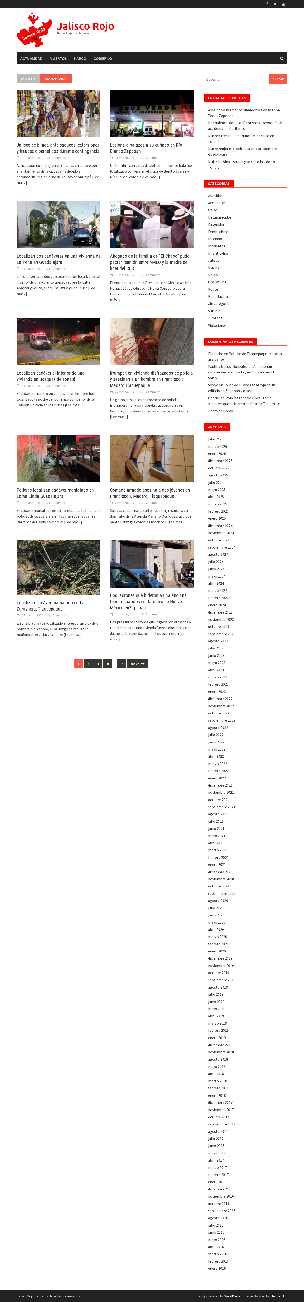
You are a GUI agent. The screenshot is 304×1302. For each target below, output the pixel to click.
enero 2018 (217, 1095)
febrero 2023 (218, 684)
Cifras (213, 209)
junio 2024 (216, 568)
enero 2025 (217, 518)
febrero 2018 (218, 1088)
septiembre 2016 (221, 1210)
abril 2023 (216, 669)
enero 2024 (217, 604)
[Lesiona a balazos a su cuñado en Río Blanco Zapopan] (152, 113)
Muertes (214, 267)
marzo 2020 (217, 936)
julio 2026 (215, 439)
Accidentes (217, 202)
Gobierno (103, 58)
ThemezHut (279, 1296)
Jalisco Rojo (85, 25)
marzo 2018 (217, 1080)
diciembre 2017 (220, 1102)
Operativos (217, 282)
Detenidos (216, 224)
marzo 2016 (217, 1253)
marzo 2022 (217, 763)
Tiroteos (215, 318)
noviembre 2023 (221, 619)
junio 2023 (216, 655)
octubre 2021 (218, 799)
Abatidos (215, 195)
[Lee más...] (151, 176)
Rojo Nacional (219, 296)
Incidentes (216, 245)
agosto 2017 (218, 1131)
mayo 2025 (216, 489)
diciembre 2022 (220, 698)
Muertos (58, 58)
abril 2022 (216, 756)
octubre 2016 (218, 1203)
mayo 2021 (216, 835)
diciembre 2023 (220, 612)
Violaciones (217, 325)
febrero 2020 (218, 944)
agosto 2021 (218, 814)
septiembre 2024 (221, 547)
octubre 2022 (218, 713)
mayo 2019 (216, 1008)
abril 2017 (216, 1160)
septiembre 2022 (221, 720)
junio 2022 (216, 742)
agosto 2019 (218, 987)
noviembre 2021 (221, 792)
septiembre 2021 (221, 806)
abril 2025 (216, 496)
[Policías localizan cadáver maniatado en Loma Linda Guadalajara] (58, 458)
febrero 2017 (218, 1174)
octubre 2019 (218, 972)
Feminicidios (218, 231)
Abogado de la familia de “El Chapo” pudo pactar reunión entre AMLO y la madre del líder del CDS (150, 262)
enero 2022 (217, 778)
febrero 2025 (218, 511)
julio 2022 (215, 734)
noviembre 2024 (221, 532)
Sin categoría (218, 303)
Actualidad (31, 58)
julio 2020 (215, 907)
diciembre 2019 (220, 958)
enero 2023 (217, 691)
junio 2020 (216, 915)
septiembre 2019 (221, 979)
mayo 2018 (216, 1066)
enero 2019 (217, 1037)
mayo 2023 (216, 662)
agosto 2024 (218, 554)
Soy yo (213, 385)
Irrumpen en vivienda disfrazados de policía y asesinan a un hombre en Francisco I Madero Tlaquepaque (151, 379)
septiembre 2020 (221, 893)
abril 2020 (216, 929)
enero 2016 (217, 1268)
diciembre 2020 (220, 871)
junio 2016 (216, 1232)
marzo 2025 (217, 504)
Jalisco (213, 260)
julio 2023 (215, 648)
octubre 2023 (218, 626)
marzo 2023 (217, 677)
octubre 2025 (218, 468)
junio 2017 (216, 1145)
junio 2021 (216, 828)
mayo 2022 (216, 749)
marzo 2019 (217, 1023)
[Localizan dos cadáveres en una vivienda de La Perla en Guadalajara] (58, 223)
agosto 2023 (218, 641)
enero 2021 (217, 864)
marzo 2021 (217, 850)
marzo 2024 (217, 590)
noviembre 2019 (221, 965)
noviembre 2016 (221, 1196)
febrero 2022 (218, 770)
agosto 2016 (218, 1217)
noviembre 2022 (221, 706)
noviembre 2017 (221, 1109)
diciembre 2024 (220, 525)
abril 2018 (216, 1073)
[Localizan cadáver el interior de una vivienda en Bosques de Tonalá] (58, 341)
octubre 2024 (218, 540)
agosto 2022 (218, 727)
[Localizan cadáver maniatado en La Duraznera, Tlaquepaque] (58, 567)
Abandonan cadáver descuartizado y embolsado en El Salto (241, 372)
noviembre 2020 (221, 879)
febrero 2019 (218, 1030)
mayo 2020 (216, 922)
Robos (213, 289)
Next (135, 663)
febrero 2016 (218, 1261)
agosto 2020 (218, 900)
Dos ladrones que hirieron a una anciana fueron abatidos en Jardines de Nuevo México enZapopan (148, 602)
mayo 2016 (216, 1239)
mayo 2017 (216, 1153)
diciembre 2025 (220, 460)
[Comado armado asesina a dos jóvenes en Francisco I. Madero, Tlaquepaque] (152, 458)
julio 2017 (215, 1138)
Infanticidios (218, 253)
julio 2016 (215, 1225)
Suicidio (214, 310)
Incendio (215, 238)
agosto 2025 (218, 475)
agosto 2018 (218, 1059)
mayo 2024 (216, 576)
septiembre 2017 (221, 1124)
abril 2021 (216, 842)
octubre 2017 (218, 1117)
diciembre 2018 (220, 1044)
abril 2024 (216, 583)
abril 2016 (216, 1246)
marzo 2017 (217, 1167)
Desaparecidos (220, 217)
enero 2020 (217, 951)
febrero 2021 (218, 857)
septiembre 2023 (221, 633)
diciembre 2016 (220, 1189)
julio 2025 (215, 482)
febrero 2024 (218, 597)
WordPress (232, 1296)
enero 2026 (217, 453)
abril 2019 (216, 1015)
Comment (59, 157)
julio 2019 (215, 994)
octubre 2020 (218, 886)
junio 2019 (216, 1001)
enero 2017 (217, 1181)
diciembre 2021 (220, 785)
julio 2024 (215, 561)
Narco (80, 58)
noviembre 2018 (221, 1052)
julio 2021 (215, 821)
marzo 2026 (217, 446)
